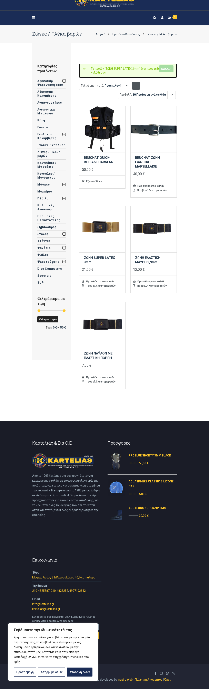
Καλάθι (166, 68)
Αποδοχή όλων (79, 672)
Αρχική (100, 34)
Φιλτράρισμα (48, 319)
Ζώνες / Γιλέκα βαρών (49, 154)
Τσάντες (44, 241)
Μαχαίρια (44, 191)
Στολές (43, 234)
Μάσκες (43, 184)
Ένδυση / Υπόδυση (51, 145)
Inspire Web (125, 679)
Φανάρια (44, 247)
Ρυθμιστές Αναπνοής (45, 207)
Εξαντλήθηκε (94, 181)
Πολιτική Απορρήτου (148, 679)
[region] (53, 652)
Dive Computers (49, 268)
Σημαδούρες (47, 227)
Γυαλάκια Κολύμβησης (47, 136)
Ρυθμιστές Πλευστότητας (48, 218)
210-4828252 (59, 590)
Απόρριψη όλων (51, 672)
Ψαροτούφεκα (48, 261)
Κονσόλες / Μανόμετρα (46, 175)
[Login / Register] (161, 17)
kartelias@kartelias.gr (46, 609)
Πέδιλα (43, 198)
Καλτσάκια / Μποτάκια (46, 164)
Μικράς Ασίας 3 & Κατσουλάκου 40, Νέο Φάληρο (63, 577)
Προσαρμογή (25, 672)
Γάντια (42, 127)
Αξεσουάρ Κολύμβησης (47, 93)
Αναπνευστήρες (49, 102)
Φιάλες (43, 254)
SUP (40, 282)
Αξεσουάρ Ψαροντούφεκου (50, 82)
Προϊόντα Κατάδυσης (126, 34)
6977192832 (77, 590)
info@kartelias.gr (43, 604)
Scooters (44, 275)
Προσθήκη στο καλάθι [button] (151, 185)
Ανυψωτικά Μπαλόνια (46, 111)
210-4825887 (41, 590)
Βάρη (41, 120)
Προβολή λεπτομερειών (151, 190)
